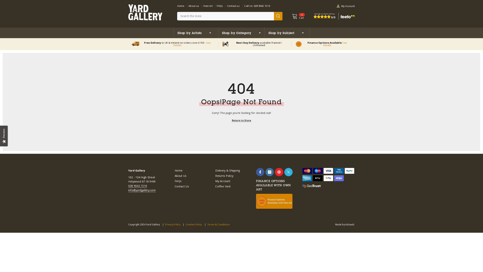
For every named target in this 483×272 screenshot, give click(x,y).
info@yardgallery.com (142, 190)
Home (180, 6)
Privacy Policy (172, 224)
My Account (348, 6)
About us (193, 6)
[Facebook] (260, 172)
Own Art (208, 6)
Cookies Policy (194, 224)
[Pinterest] (279, 172)
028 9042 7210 (262, 6)
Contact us (233, 6)
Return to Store (241, 120)
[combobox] (225, 16)
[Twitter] (288, 172)
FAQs (220, 6)
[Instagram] (269, 172)
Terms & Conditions (218, 224)
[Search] (229, 16)
